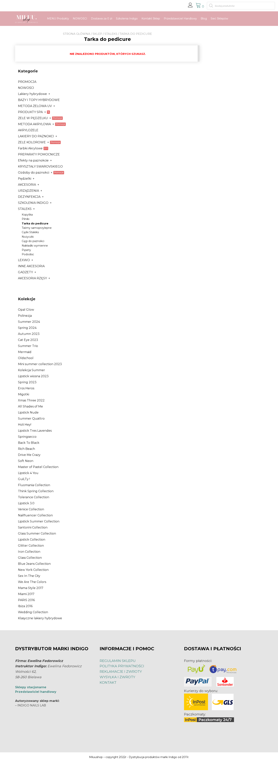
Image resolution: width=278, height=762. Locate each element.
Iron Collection (29, 551)
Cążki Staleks (30, 232)
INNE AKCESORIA (31, 266)
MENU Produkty (58, 18)
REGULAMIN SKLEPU (118, 661)
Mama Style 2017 (30, 588)
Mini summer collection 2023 (40, 364)
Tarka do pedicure (35, 223)
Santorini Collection (32, 527)
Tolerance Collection (33, 497)
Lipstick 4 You (28, 473)
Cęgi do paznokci (33, 241)
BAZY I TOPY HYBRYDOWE (39, 100)
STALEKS (111, 34)
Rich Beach (26, 449)
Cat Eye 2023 (28, 340)
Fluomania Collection (34, 485)
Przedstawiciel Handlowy (180, 18)
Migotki (23, 394)
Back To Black (28, 443)
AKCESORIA (27, 184)
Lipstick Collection (31, 539)
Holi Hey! (24, 424)
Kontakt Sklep (150, 18)
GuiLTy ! (24, 479)
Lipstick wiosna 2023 (33, 376)
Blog (204, 18)
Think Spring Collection (36, 491)
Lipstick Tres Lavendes (35, 430)
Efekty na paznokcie (33, 160)
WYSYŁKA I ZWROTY (117, 677)
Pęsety (26, 250)
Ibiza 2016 (25, 606)
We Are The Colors (32, 582)
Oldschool (25, 358)
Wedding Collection (33, 612)
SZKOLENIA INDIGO (33, 203)
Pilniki (25, 219)
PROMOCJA (27, 82)
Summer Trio (28, 346)
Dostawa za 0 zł (101, 18)
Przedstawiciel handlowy (35, 692)
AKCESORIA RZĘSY (32, 278)
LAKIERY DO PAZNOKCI (36, 136)
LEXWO (24, 260)
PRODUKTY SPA (30, 112)
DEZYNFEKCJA (29, 197)
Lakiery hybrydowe (32, 94)
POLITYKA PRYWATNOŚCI (122, 666)
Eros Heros (26, 388)
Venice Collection (31, 509)
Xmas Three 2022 (31, 400)
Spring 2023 (27, 382)
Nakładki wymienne (35, 245)
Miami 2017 (26, 594)
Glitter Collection (31, 545)
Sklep (97, 34)
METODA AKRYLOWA (34, 124)
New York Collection (33, 570)
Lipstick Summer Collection (38, 521)
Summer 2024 (29, 322)
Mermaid (24, 352)
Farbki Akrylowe (30, 148)
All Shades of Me (30, 406)
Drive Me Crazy (29, 455)
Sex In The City (29, 576)
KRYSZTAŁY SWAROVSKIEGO (40, 166)
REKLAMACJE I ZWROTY (121, 672)
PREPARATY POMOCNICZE (39, 154)
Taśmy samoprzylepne (37, 228)
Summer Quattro (31, 418)
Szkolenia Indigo (127, 18)
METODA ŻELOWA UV (35, 106)
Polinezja (25, 315)
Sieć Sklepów (219, 18)
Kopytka (27, 214)
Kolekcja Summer (31, 370)
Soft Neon (25, 461)
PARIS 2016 (26, 600)
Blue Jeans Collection (34, 564)
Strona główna (76, 34)
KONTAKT (108, 683)
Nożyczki (28, 236)
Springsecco (27, 436)
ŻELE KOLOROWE (32, 142)
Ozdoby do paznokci (33, 172)
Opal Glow (26, 309)
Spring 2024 (27, 328)
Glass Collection (30, 557)
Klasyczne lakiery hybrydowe (40, 618)
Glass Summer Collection (37, 533)
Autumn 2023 (29, 334)
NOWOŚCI (80, 18)
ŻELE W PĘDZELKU (33, 118)
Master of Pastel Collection (38, 467)
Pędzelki (24, 178)
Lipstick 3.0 (26, 503)
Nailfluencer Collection (35, 515)
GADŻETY (25, 272)
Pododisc (28, 254)
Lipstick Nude (28, 412)
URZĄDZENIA (28, 190)
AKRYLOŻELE (28, 130)
